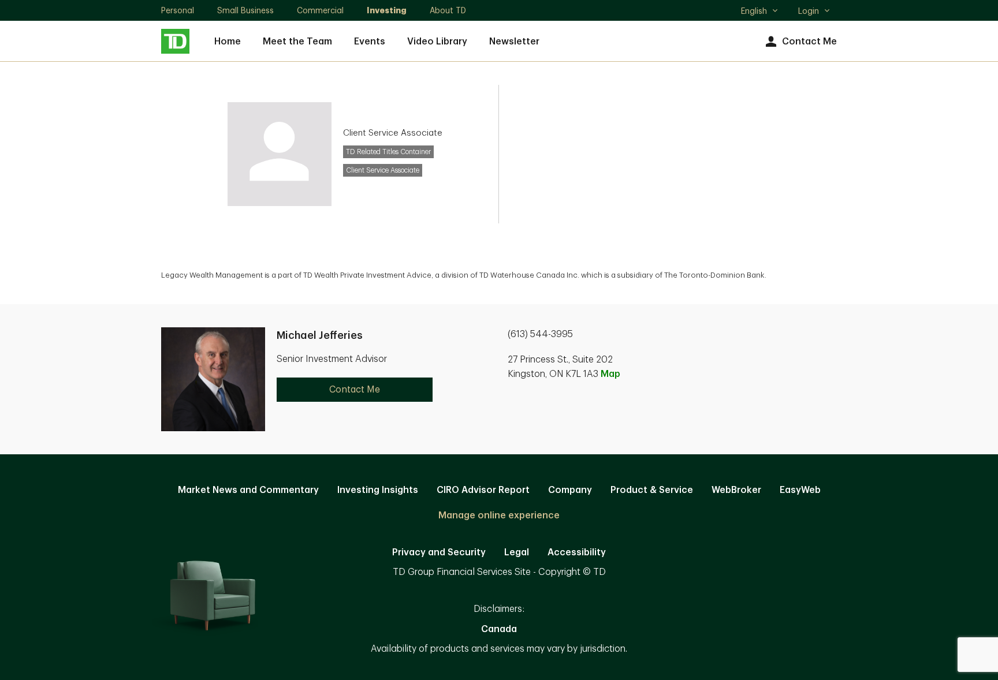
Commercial (320, 10)
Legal (516, 552)
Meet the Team (297, 41)
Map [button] (610, 374)
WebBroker (736, 490)
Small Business (245, 10)
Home (227, 41)
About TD (448, 10)
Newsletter (514, 41)
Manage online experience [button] (499, 515)
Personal (177, 10)
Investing (387, 10)
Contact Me (809, 41)
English (759, 12)
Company (570, 490)
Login (808, 11)
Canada (499, 629)
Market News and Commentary (248, 490)
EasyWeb (800, 490)
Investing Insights (377, 490)
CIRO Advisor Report (483, 490)
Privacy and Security (439, 552)
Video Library (437, 41)
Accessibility (577, 552)
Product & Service (651, 490)
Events (369, 41)
